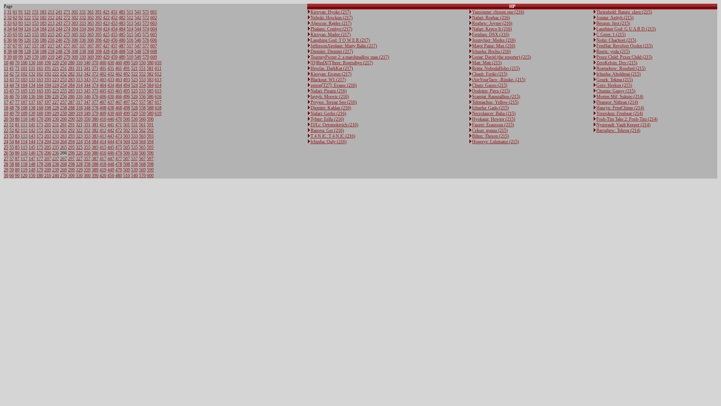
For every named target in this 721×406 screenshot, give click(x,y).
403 (103, 79)
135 (32, 91)
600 (150, 175)
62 (15, 17)
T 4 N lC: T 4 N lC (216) (333, 136)
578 (145, 51)
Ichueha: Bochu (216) (491, 51)
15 (6, 91)
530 (134, 119)
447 (110, 158)
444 (110, 141)
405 (103, 91)
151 (35, 12)
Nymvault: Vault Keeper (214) (623, 124)
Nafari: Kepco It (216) (492, 29)
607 (153, 45)
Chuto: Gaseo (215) (489, 85)
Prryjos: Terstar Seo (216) (334, 102)
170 (39, 119)
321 (79, 124)
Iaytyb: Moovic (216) (330, 96)
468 (118, 108)
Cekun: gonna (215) (490, 130)
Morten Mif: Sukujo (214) (619, 96)
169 (39, 113)
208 (47, 164)
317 (79, 102)
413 (103, 136)
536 (134, 153)
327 (79, 158)
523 (134, 79)
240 (55, 175)
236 (55, 153)
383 (95, 136)
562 (142, 130)
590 (150, 119)
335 (82, 34)
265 (63, 147)
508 (126, 164)
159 (35, 57)
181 (43, 12)
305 (74, 34)
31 (9, 12)
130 (32, 62)
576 (145, 40)
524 (134, 85)
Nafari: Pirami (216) (329, 91)
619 (158, 113)
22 (6, 130)
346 (87, 96)
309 (74, 57)
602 (153, 17)
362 (90, 17)
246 (59, 40)
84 (17, 141)
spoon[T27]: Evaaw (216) (334, 85)
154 (35, 29)
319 (79, 113)
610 (158, 62)
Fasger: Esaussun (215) (493, 124)
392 (98, 17)
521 (134, 68)
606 (153, 40)
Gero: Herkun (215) (614, 85)
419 (103, 170)
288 (71, 108)
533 (134, 136)
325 (79, 147)
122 (27, 17)
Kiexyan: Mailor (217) (331, 34)
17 (6, 102)
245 (59, 34)
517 (130, 45)
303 (74, 23)
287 (71, 102)
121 (27, 12)
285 (71, 91)
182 (43, 17)
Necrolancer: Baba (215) (494, 113)
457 (114, 45)
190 (47, 62)
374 (95, 85)
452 (114, 17)
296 (71, 153)
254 (63, 85)
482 (122, 17)
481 (122, 12)
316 (79, 96)
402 (103, 74)
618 (158, 108)
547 (137, 45)
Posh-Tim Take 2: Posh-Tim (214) (627, 119)
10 (6, 62)
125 (27, 34)
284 (71, 85)
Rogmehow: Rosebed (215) (621, 68)
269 (63, 170)
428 (106, 51)
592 (150, 130)
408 (103, 108)
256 (63, 96)
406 (103, 96)
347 (87, 102)
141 (32, 124)
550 (142, 62)
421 (106, 12)
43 (11, 79)
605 (153, 34)
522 (134, 74)
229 (55, 113)
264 (63, 141)
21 (6, 124)
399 (98, 57)
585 (150, 91)
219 (51, 57)
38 (9, 51)
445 (110, 147)
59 (11, 170)
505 (126, 147)
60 (11, 175)
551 (142, 68)
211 (51, 12)
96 (20, 40)
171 (39, 124)
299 (71, 170)
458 (114, 51)
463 (118, 79)
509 (126, 170)
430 (110, 62)
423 (106, 23)
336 (82, 40)
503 (126, 136)
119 (24, 170)
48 (11, 108)
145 (32, 147)
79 (17, 113)
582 (150, 74)
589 (150, 113)
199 (47, 113)
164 (39, 85)
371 (95, 68)
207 (47, 158)
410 (103, 119)
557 (142, 102)
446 (110, 153)
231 (55, 124)
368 (90, 51)
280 (71, 62)
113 (24, 136)
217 (51, 45)
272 (66, 17)
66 (15, 40)
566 (142, 153)
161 (39, 68)
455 (114, 34)
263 (63, 136)
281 (71, 68)
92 (20, 17)
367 (90, 45)
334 (82, 29)
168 (39, 108)
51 (11, 124)
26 (6, 153)
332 (82, 17)
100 (24, 62)
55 (11, 147)
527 (134, 102)
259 (63, 113)
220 (55, 62)
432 (110, 74)
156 (35, 40)
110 (24, 119)
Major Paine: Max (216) (493, 45)
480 (118, 175)
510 (126, 175)
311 (79, 68)
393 (98, 23)
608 (153, 51)
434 (110, 85)
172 (39, 130)
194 (47, 85)
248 (59, 51)
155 (35, 34)
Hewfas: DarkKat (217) (332, 68)
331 (82, 12)
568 (142, 164)
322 (79, 130)
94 (20, 29)
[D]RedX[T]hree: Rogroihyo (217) (342, 62)
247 (59, 45)
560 (142, 119)
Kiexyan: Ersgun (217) (331, 74)
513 (130, 23)
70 (17, 62)
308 (74, 51)
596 (150, 153)
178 (39, 164)
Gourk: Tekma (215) (614, 79)
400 (103, 62)
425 (106, 34)
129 (27, 57)
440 (110, 119)
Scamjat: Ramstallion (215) (496, 96)
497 (126, 102)
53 (11, 136)
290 (71, 119)
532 (134, 130)
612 (158, 74)
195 (47, 91)
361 (90, 12)
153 (35, 23)
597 (150, 158)
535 (134, 147)
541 (137, 12)
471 (118, 124)
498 (126, 108)
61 (15, 12)
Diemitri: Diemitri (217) (332, 51)
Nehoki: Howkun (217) (332, 17)
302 (74, 17)
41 (11, 68)
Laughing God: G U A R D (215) (626, 29)
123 (27, 23)
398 (98, 51)
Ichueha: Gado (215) (490, 108)
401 (103, 68)
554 (142, 85)
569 (142, 170)
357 (87, 158)
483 (122, 23)
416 (103, 153)
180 (39, 175)
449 (110, 170)
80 (17, 119)
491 (126, 68)
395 (98, 34)
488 (122, 51)
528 (134, 108)
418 (103, 164)
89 (17, 170)
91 (20, 12)
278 (66, 51)
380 (95, 119)
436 (110, 96)
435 (110, 91)
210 (47, 175)
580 (150, 62)
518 (130, 51)
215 (51, 34)
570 (142, 175)
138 (32, 108)
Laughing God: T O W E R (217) (340, 40)
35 (9, 34)
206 (47, 153)
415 (103, 147)
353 (87, 136)
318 (79, 108)
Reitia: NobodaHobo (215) (496, 68)
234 (55, 141)
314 (79, 85)
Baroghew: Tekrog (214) (618, 130)
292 (71, 130)
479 (118, 170)
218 (51, 51)
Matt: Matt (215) (487, 62)
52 (11, 130)
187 (43, 45)
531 (134, 124)
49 (11, 113)
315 (79, 91)
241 (59, 12)
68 (15, 51)
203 (47, 136)
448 (110, 164)
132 (32, 74)
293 (71, 136)
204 (47, 141)
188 (43, 51)
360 (87, 175)
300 (71, 175)
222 (55, 74)
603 (153, 23)
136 (32, 96)
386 (95, 153)
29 (6, 170)
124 (27, 29)
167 (39, 102)
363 (90, 23)
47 (11, 102)
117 (24, 158)
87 (17, 158)
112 (24, 130)
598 (150, 164)
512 (130, 17)
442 (110, 130)
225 (55, 91)
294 (71, 141)
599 (150, 170)
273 (66, 23)
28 (6, 164)
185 (43, 34)
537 (134, 158)
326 (79, 153)
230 (55, 119)
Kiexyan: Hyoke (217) (331, 12)
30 (6, 175)
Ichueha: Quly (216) (329, 141)
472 (118, 130)
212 (51, 17)
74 (17, 85)
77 (17, 102)
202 (47, 130)
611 (158, 68)
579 (145, 57)
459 (114, 57)
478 (118, 164)
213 (51, 23)
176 (39, 153)
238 (55, 164)
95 (20, 34)
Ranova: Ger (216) (327, 130)
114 (24, 141)
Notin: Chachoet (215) (616, 40)
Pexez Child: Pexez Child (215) (624, 57)
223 (55, 79)
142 (32, 130)
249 (59, 57)
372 (95, 74)
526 (134, 96)
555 (142, 91)
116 (24, 153)
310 (79, 62)
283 (71, 79)
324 (79, 141)
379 (95, 113)
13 (6, 79)
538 (134, 164)
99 (20, 57)
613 (158, 79)
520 (134, 62)
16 (6, 96)
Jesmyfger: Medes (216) (494, 40)
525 (134, 91)
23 (6, 136)
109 (24, 113)
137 (32, 102)
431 (110, 68)
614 (158, 85)
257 (63, 102)
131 (32, 68)
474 (118, 141)
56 (11, 153)
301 (74, 12)
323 (79, 136)
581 (150, 68)
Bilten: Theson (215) (490, 136)
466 (118, 96)
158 (35, 51)
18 (6, 108)
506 (126, 153)
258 (63, 108)
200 (47, 119)
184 (43, 29)
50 (11, 119)
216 (51, 40)
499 (126, 113)
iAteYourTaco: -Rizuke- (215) (498, 79)
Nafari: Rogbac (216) (491, 17)
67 (15, 45)
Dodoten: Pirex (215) (491, 91)
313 (79, 79)
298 (71, 164)
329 (79, 170)
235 (55, 147)
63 (15, 23)
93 (20, 23)
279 (66, 57)
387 (95, 158)
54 (11, 141)
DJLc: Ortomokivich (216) (334, 124)
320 (79, 119)
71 (17, 68)
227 (55, 102)
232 (55, 130)
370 (95, 62)
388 (95, 164)
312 (79, 74)
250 (63, 62)
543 (137, 23)
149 (32, 170)
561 (142, 124)
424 (106, 29)
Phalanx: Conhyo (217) (331, 29)
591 (150, 124)
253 (63, 79)
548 (137, 51)
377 (95, 102)
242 (59, 17)
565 (142, 147)
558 (142, 108)
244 (59, 29)
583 (150, 79)
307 (74, 45)
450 (110, 175)
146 (32, 153)
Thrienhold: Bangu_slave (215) (624, 12)
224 (55, 85)
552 (142, 74)
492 (126, 74)
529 (134, 113)
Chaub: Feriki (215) (489, 74)
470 (118, 119)
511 (130, 12)
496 (126, 96)
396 (98, 40)
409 (103, 113)
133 (32, 79)
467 (118, 102)
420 (103, 175)
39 (9, 57)
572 (145, 17)
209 (47, 170)
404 (103, 85)
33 (9, 23)
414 (103, 141)
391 (98, 12)
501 (126, 124)
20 (6, 119)
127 (27, 45)
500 (126, 119)
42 (11, 74)
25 (6, 147)
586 (150, 96)
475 (118, 147)
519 (130, 57)
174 (39, 141)
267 (63, 158)
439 (110, 113)
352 (87, 130)
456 (114, 40)
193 (47, 79)
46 (11, 96)
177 (39, 158)
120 (24, 175)
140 (32, 119)
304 (74, 29)
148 (32, 164)
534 (134, 141)
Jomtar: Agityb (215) (615, 17)
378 (95, 108)
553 (142, 79)
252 (63, 74)
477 (118, 158)
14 (6, 85)
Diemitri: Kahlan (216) (331, 108)
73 (17, 79)
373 (95, 79)
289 (71, 113)
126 (27, 40)
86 (17, 153)
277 (66, 45)
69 (15, 57)
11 (6, 68)
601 (153, 12)
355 (87, 147)
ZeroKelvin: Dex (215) (616, 62)
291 (71, 124)
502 (126, 130)
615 (158, 91)
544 (137, 29)
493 (126, 79)
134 (32, 85)
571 (145, 12)
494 (126, 85)
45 (11, 91)
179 (39, 170)
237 (55, 158)
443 (110, 136)
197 (47, 102)
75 (17, 91)
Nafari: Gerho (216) (328, 113)
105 (24, 91)
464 (118, 85)
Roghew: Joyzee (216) (492, 23)
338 (82, 51)
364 (90, 29)
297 (71, 158)
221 (55, 68)
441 (110, 124)
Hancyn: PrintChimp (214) (620, 108)
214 (51, 29)
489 (122, 57)
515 (130, 34)
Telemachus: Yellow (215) (495, 102)
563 (142, 136)
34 (9, 29)
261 (63, 124)
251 (63, 68)
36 (9, 40)
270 (63, 175)
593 (150, 136)
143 (32, 136)
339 (82, 57)
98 (20, 51)
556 (142, 96)
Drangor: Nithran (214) (617, 102)
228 (55, 108)
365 (90, 34)
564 (142, 141)
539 (134, 170)
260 (63, 119)
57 (11, 158)
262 (63, 130)
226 (55, 96)
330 (79, 175)
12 (6, 74)
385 (95, 147)
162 (39, 74)
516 (130, 40)
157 (35, 45)
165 (39, 91)
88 (17, 164)
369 (90, 57)
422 (106, 17)
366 (90, 40)
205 (47, 147)
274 (66, 29)
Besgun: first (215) (613, 23)
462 (118, 74)
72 (17, 74)
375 (95, 91)
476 (118, 153)
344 (87, 85)
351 (87, 124)
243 (59, 23)
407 (103, 102)
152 (35, 17)
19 (6, 113)
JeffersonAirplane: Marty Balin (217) (344, 45)
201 (47, 124)
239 (55, 170)
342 (87, 74)
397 (98, 45)
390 (95, 175)
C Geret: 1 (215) (611, 34)
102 (24, 74)
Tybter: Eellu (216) (327, 119)
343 (87, 79)
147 (32, 158)
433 (110, 79)
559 (142, 113)
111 (24, 124)
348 (87, 108)
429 (106, 57)
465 (118, 91)
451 (114, 12)
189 (43, 57)
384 (95, 141)
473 (118, 136)
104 (24, 85)
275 (66, 34)
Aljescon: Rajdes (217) (331, 23)
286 (71, 96)
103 (24, 79)
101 (24, 68)
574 (145, 29)
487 (122, 45)
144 (32, 141)
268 (63, 164)
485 (122, 34)
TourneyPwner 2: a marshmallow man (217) (350, 57)
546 (137, 40)
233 (55, 136)
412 (103, 130)
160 (39, 62)
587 (150, 102)
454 (114, 29)
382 (95, 130)
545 (137, 34)
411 (103, 124)
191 (47, 68)
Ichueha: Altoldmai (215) (618, 74)
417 (103, 158)
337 (82, 45)
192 (47, 74)
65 (15, 34)
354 (87, 141)
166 (39, 96)
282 (71, 74)
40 (11, 62)
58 (11, 164)
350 (87, 119)
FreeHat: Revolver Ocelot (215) (624, 45)
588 (150, 108)
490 (126, 62)
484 (122, 29)
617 (158, 102)
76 (17, 96)
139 (32, 113)
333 (82, 23)
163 (39, 79)
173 (39, 136)
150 (32, 175)
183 (43, 23)
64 (15, 29)
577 (145, 45)
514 (130, 29)
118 (24, 164)
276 (66, 40)
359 (87, 170)
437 (110, 102)
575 (145, 34)
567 (142, 158)
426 (106, 40)
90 (17, 175)
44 (11, 85)
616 (158, 96)
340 (87, 62)
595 (150, 147)
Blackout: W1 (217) (328, 79)
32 (9, 17)
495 (126, 91)
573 (145, 23)
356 (87, 153)
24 (6, 141)
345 (87, 91)
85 (17, 147)
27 (6, 158)
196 (47, 96)
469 (118, 113)
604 (153, 29)
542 (137, 17)
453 (114, 23)
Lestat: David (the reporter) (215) (501, 57)
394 (98, 29)
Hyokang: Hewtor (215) (493, 119)
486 (122, 40)
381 (95, 124)
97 (20, 45)
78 (17, 108)
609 (153, 57)
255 (63, 91)
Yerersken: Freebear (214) (619, 113)
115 (24, 147)
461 (118, 68)
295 (71, 147)
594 (150, 141)
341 (87, 68)
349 (87, 113)
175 (39, 147)
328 (79, 164)
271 (66, 12)
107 (24, 102)
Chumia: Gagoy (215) (615, 91)
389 (95, 170)
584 (150, 85)
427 (106, 45)
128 (27, 51)
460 (118, 62)
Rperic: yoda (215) (613, 51)
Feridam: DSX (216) (490, 34)
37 (9, 45)
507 (126, 158)
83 (17, 136)
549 (137, 57)
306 (74, 40)
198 (47, 108)
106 (24, 96)
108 (24, 108)
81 (17, 124)
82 (17, 130)
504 (126, 141)
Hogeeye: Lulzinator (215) (495, 141)
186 (43, 40)
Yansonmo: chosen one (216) (498, 12)
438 (110, 108)
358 (87, 164)
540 (134, 175)
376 (95, 96)
